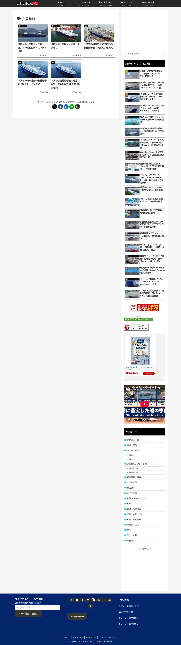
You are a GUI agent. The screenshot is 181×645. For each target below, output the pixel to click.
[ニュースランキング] (136, 327)
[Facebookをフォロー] (82, 600)
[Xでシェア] (54, 106)
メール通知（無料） (28, 613)
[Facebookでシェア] (60, 106)
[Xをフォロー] (71, 600)
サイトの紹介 (78, 637)
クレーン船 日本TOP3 (128, 624)
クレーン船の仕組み (129, 606)
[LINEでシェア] (71, 106)
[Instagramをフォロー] (93, 600)
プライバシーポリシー (107, 637)
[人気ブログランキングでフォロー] (138, 318)
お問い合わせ (91, 637)
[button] (77, 106)
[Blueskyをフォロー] (76, 600)
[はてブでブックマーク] (66, 106)
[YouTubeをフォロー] (98, 600)
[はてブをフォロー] (87, 600)
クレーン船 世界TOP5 (128, 618)
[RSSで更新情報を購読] (90, 606)
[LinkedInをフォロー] (104, 600)
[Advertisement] (144, 30)
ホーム (67, 637)
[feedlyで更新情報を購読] (109, 600)
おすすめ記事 (127, 612)
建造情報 (125, 600)
